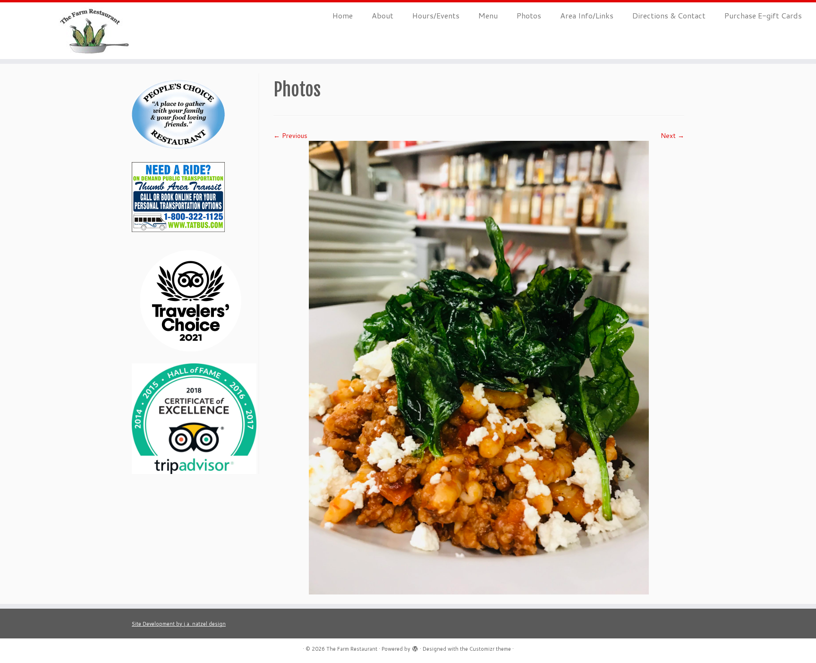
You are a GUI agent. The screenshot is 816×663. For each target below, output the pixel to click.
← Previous (290, 135)
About (382, 15)
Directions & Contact (669, 15)
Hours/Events (435, 15)
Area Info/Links (586, 15)
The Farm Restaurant (351, 649)
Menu (488, 15)
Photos (529, 15)
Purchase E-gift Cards (763, 15)
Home (342, 15)
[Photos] (479, 367)
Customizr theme (490, 649)
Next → (672, 135)
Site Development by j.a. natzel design (179, 624)
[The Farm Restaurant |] (94, 30)
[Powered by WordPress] (415, 647)
